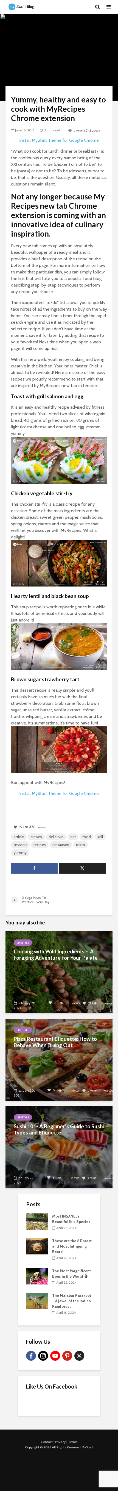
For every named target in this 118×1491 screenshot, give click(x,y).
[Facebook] (31, 1356)
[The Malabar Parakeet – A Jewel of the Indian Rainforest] (37, 1300)
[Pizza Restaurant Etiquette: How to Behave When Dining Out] (59, 1059)
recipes (39, 844)
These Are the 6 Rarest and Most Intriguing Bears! (72, 1246)
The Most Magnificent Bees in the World (71, 1273)
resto (80, 844)
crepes (36, 836)
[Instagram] (43, 1356)
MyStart (87, 1447)
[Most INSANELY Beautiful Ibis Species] (37, 1221)
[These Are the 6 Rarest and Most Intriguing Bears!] (37, 1246)
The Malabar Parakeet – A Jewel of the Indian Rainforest (71, 1301)
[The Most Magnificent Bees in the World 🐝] (37, 1276)
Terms (72, 1442)
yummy (20, 852)
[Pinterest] (67, 1356)
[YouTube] (55, 1356)
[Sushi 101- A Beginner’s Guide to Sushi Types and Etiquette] (59, 1146)
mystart (20, 844)
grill (100, 836)
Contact (47, 1442)
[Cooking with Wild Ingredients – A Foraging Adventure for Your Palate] (59, 971)
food (86, 836)
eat (73, 836)
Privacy (60, 1442)
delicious (56, 836)
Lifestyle (23, 942)
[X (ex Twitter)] (79, 1356)
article (19, 836)
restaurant (60, 844)
